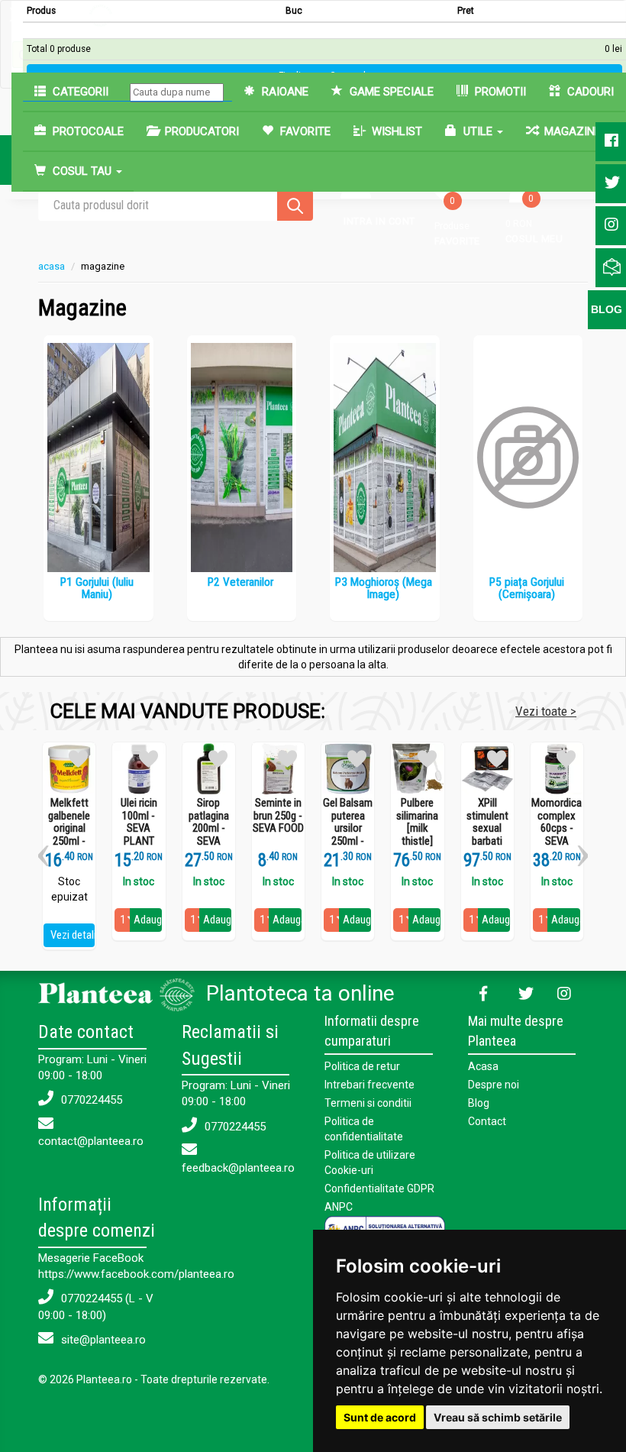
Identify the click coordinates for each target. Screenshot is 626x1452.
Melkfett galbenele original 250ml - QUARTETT (69, 828)
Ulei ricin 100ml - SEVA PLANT (139, 822)
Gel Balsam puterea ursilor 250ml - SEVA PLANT (348, 834)
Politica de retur (362, 1066)
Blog (478, 1103)
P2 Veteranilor (240, 582)
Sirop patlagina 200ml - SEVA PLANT (209, 828)
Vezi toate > (545, 711)
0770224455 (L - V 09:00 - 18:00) (95, 1306)
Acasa (483, 1066)
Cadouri (589, 92)
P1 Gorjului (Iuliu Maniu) (97, 588)
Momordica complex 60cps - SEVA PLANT (556, 828)
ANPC (338, 1207)
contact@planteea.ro (91, 1141)
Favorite (304, 131)
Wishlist (395, 131)
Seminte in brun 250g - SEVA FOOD (278, 816)
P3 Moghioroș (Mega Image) (383, 588)
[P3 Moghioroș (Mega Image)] (385, 457)
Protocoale (87, 131)
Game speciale (390, 92)
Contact (487, 1121)
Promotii (499, 92)
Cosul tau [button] (82, 171)
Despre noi (493, 1084)
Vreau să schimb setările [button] (498, 1417)
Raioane (283, 92)
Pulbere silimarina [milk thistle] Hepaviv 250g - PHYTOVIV (417, 841)
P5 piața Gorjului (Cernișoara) (526, 588)
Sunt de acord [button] (380, 1417)
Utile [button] (477, 131)
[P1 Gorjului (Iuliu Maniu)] (98, 457)
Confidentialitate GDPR (379, 1188)
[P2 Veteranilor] (242, 457)
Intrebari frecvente (369, 1084)
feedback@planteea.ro (238, 1168)
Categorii (79, 92)
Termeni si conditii (367, 1103)
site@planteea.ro (102, 1340)
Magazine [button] (572, 131)
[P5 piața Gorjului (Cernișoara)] (528, 457)
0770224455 (90, 1100)
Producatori (200, 131)
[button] (43, 850)
